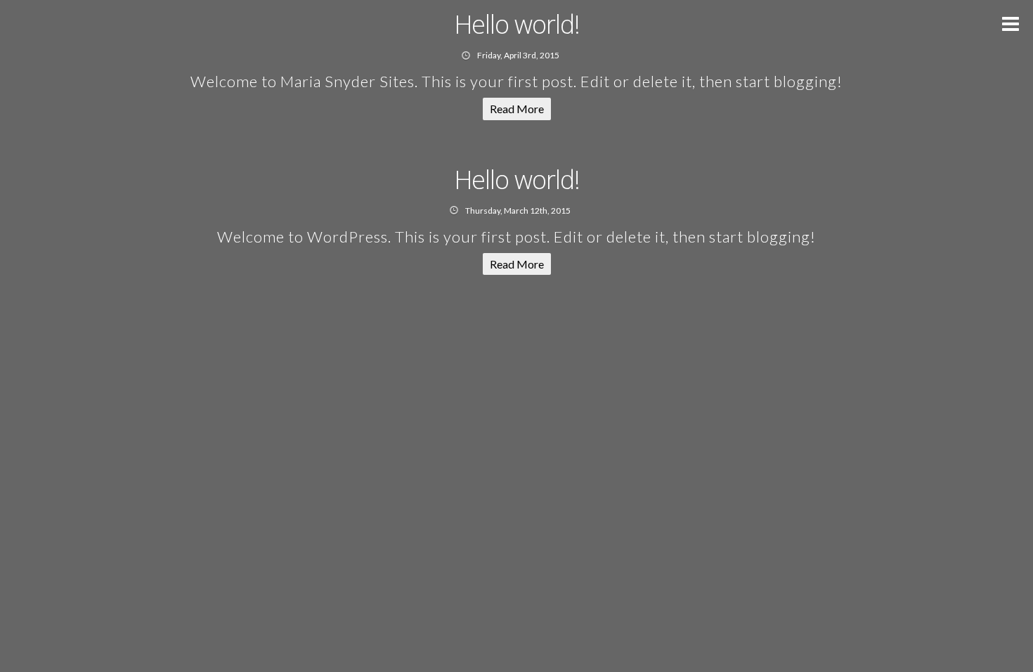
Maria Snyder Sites (347, 81)
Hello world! (517, 24)
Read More (517, 108)
